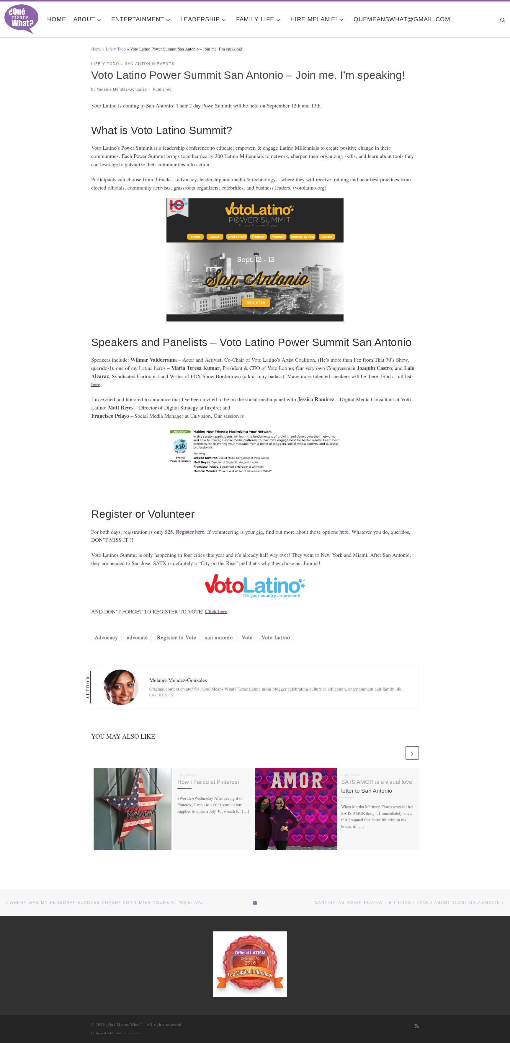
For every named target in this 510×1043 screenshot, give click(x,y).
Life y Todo (116, 49)
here (95, 384)
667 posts (161, 695)
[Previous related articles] (397, 753)
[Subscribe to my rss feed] (417, 1026)
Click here (216, 611)
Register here (190, 531)
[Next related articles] (412, 753)
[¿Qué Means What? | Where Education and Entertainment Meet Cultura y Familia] (21, 17)
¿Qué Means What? (124, 1024)
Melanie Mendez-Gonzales (122, 89)
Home (96, 49)
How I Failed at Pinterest (208, 781)
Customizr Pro (127, 1033)
